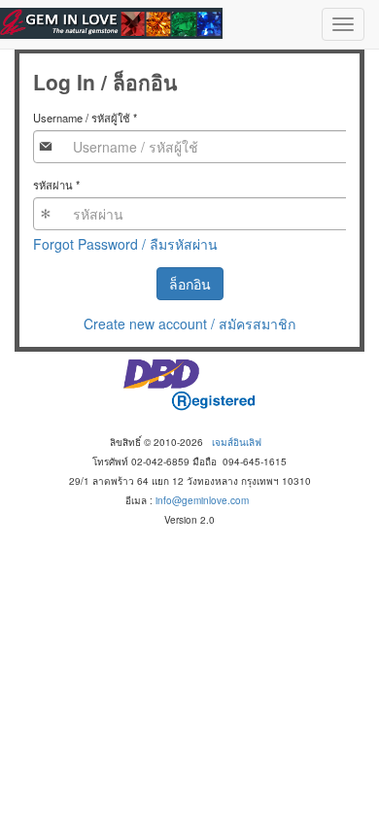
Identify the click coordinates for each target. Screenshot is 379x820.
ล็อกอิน (190, 283)
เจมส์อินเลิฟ (236, 442)
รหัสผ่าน (56, 184)
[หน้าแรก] (111, 23)
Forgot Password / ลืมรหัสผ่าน (125, 244)
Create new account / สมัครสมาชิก (189, 323)
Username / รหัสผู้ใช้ (85, 117)
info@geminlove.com (202, 500)
